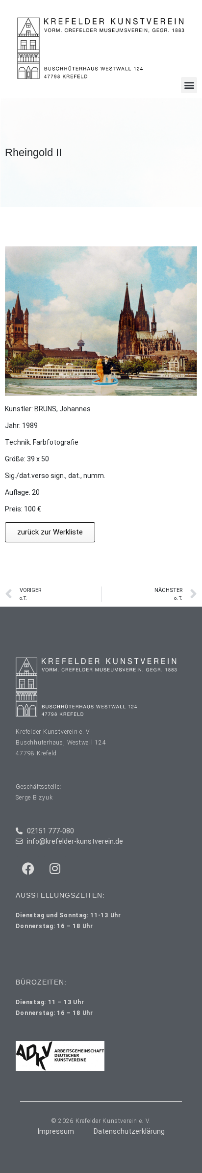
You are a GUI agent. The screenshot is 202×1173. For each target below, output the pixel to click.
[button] (189, 85)
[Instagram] (55, 868)
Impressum (56, 1131)
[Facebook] (28, 868)
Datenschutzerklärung (129, 1131)
